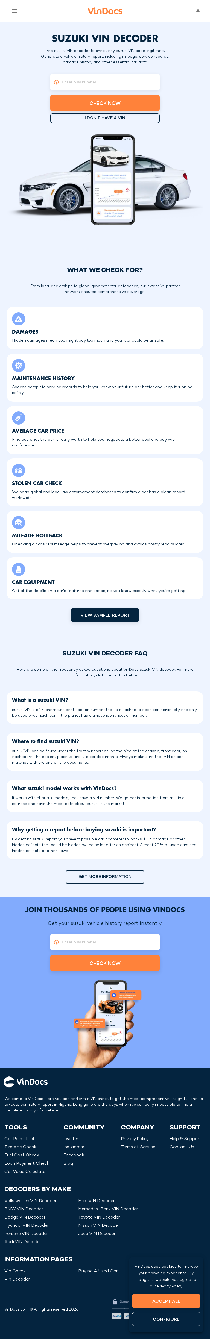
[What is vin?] (54, 82)
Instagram (73, 1147)
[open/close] (13, 10)
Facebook (73, 1155)
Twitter (70, 1139)
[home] (105, 10)
